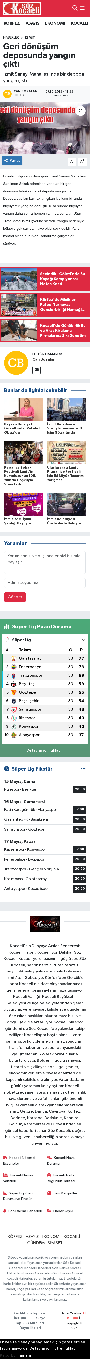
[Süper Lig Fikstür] (83, 769)
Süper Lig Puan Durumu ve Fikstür (18, 1196)
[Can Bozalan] (16, 363)
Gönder (15, 597)
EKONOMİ (55, 23)
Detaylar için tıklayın (45, 750)
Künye (40, 1318)
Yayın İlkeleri (30, 1328)
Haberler (11, 37)
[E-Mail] (36, 370)
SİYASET (55, 1243)
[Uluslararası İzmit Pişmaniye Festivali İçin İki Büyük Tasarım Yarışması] (66, 453)
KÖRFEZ (12, 23)
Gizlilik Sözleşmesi (29, 1313)
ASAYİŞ (32, 23)
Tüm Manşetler (65, 1193)
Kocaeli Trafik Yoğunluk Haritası (61, 1178)
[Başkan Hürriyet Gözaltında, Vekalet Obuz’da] (23, 409)
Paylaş (15, 160)
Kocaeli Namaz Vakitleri (18, 1178)
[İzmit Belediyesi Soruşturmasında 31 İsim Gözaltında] (66, 409)
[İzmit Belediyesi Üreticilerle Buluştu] (66, 504)
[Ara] (75, 8)
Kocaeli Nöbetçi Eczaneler (19, 1160)
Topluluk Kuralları (29, 1323)
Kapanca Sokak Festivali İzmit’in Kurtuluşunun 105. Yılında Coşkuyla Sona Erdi (20, 476)
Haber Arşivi (63, 1211)
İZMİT (30, 37)
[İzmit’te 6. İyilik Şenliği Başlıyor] (23, 504)
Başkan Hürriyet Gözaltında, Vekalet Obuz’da (22, 429)
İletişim (20, 1318)
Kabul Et (7, 1355)
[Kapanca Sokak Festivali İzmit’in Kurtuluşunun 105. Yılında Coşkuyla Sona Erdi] (23, 453)
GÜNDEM (36, 1243)
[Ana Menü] (82, 8)
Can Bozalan (44, 359)
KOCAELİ (79, 23)
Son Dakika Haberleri (25, 1211)
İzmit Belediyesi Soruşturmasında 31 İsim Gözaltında (64, 429)
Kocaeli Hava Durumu (61, 1160)
